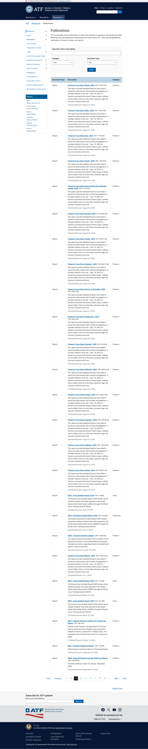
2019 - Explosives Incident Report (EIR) (82, 516)
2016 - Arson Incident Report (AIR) (81, 581)
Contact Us (118, 8)
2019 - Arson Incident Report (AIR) (81, 496)
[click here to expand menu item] (46, 31)
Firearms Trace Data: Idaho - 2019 (81, 111)
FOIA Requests (56, 733)
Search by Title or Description (63, 49)
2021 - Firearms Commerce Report (81, 646)
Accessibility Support (33, 736)
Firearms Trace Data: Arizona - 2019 (81, 395)
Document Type (93, 58)
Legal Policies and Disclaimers (57, 738)
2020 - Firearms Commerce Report (81, 536)
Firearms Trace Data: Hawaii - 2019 (81, 161)
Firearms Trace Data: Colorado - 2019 (82, 344)
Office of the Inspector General (84, 734)
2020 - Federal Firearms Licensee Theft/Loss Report (88, 658)
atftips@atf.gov (114, 719)
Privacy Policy (106, 733)
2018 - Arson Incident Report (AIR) (81, 601)
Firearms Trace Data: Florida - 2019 (81, 239)
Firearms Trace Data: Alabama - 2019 (82, 445)
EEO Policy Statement (33, 740)
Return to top (117, 688)
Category (55, 58)
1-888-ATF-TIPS (99, 719)
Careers (102, 8)
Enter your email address (35, 698)
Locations (110, 8)
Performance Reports (83, 739)
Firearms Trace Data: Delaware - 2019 (82, 264)
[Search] (119, 12)
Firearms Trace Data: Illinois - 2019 (81, 85)
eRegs (96, 8)
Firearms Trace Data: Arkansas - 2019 (82, 420)
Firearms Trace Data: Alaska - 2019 (81, 470)
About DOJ (29, 733)
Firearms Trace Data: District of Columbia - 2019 (86, 289)
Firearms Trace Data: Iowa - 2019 (80, 136)
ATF (27, 23)
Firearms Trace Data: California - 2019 (82, 369)
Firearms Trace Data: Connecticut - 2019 (83, 317)
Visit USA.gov (72, 744)
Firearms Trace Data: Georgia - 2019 (82, 214)
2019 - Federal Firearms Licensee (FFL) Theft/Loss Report (87, 622)
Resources (36, 23)
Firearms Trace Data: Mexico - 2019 (81, 556)
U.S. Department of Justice (62, 728)
